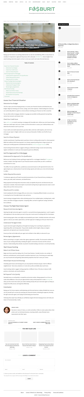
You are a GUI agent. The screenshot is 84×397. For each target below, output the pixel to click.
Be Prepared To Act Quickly (12, 94)
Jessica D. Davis (10, 49)
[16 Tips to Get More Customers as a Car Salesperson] (62, 121)
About (22, 392)
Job (26, 1)
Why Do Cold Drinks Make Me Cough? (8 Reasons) (73, 104)
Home (5, 21)
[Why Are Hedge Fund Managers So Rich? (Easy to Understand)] (62, 113)
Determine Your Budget (11, 68)
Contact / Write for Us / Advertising (34, 392)
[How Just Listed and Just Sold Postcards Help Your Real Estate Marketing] (12, 337)
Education (54, 1)
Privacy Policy (47, 392)
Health (43, 1)
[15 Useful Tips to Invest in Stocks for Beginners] (62, 97)
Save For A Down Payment (12, 71)
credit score (9, 122)
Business (5, 1)
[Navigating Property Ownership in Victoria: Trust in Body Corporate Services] (46, 337)
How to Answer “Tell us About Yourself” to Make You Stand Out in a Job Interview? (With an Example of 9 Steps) (73, 54)
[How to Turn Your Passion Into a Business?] (62, 81)
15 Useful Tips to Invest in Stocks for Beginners (73, 96)
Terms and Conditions (58, 392)
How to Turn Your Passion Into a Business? (73, 80)
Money (16, 1)
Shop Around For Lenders (12, 79)
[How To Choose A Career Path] (62, 73)
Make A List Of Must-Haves (12, 90)
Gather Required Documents (13, 77)
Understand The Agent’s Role (13, 85)
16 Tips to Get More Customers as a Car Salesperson (72, 121)
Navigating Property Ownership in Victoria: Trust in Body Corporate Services (46, 345)
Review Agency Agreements (12, 87)
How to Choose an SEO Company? (72, 88)
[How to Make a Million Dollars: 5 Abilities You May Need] (62, 65)
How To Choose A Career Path (73, 72)
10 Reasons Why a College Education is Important (68, 44)
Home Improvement (36, 1)
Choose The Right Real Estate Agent (12, 81)
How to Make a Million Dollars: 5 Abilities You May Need (73, 64)
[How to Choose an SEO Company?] (62, 89)
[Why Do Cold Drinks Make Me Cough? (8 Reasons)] (62, 105)
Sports (59, 1)
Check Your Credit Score (12, 70)
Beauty (48, 1)
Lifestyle (21, 1)
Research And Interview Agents (13, 83)
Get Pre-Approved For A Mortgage (12, 73)
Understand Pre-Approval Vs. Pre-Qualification (17, 75)
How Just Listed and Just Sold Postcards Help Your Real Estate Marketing (12, 345)
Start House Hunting (9, 88)
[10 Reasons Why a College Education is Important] (69, 35)
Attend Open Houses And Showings (14, 92)
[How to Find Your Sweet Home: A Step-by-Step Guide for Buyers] (29, 337)
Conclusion (7, 96)
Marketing (11, 1)
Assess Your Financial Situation (11, 66)
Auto (30, 1)
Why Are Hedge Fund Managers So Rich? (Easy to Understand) (73, 113)
